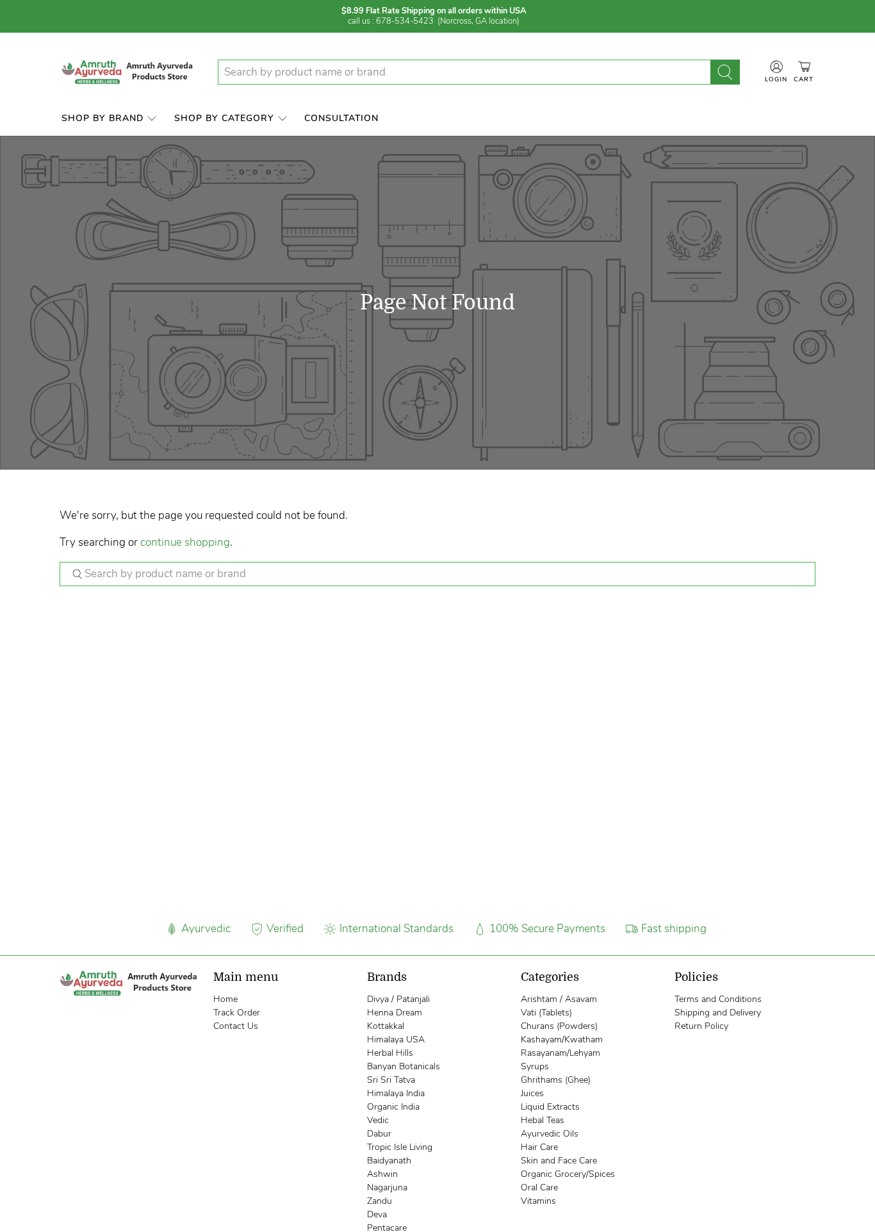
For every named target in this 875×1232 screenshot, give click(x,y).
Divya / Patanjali (398, 999)
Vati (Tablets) (546, 1012)
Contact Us (235, 1026)
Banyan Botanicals (403, 1066)
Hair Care (539, 1147)
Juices (532, 1093)
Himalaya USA (396, 1039)
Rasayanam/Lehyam (560, 1053)
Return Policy (701, 1026)
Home (225, 999)
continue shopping (185, 542)
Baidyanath (389, 1160)
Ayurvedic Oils (549, 1134)
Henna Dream (394, 1012)
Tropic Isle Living (399, 1147)
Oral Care (539, 1187)
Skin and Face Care (559, 1160)
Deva (377, 1214)
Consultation (341, 118)
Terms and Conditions (718, 999)
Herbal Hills (390, 1053)
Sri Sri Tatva (391, 1080)
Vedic (378, 1120)
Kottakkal (385, 1026)
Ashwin (382, 1174)
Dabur (379, 1134)
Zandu (379, 1201)
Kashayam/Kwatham (562, 1039)
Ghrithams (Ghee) (556, 1080)
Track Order (236, 1012)
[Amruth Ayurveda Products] (128, 72)
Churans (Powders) (559, 1026)
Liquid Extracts (550, 1107)
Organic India (393, 1107)
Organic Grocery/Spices (568, 1174)
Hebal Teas (542, 1120)
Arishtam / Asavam (559, 999)
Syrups (535, 1066)
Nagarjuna (387, 1187)
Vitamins (538, 1201)
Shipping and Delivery (718, 1012)
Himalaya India (396, 1093)
